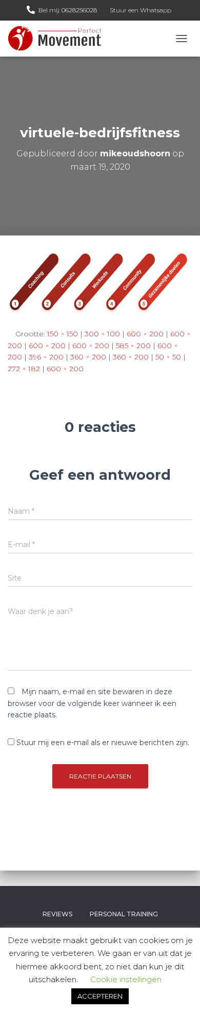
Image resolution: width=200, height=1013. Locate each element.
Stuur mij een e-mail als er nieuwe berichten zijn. (102, 742)
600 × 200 (145, 333)
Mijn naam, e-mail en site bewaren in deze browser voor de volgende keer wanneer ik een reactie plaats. (92, 703)
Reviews (57, 914)
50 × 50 (168, 356)
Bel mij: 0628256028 (67, 10)
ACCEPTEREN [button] (100, 996)
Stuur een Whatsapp (140, 10)
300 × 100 (102, 333)
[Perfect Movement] (58, 38)
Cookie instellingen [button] (126, 979)
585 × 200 (133, 345)
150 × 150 (62, 333)
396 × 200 (46, 356)
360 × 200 (88, 356)
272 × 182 (24, 368)
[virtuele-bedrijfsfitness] (100, 281)
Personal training (124, 914)
